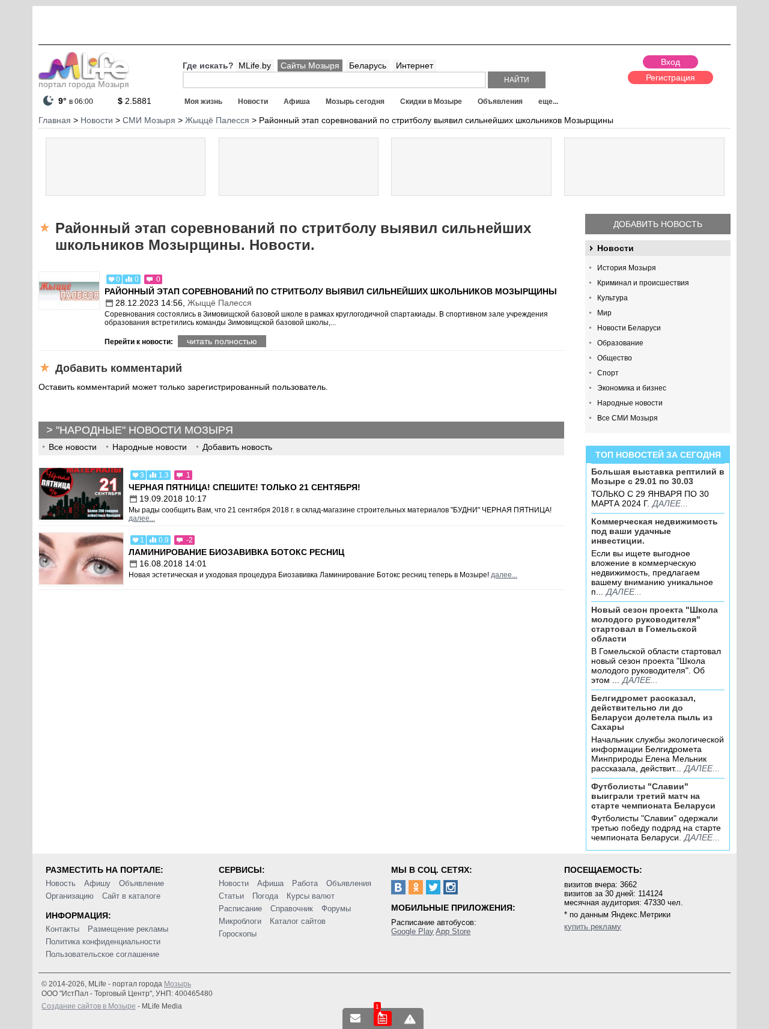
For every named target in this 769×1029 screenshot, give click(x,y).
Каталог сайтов (298, 921)
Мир (604, 313)
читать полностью (222, 341)
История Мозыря (626, 268)
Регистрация (670, 77)
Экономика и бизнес (631, 388)
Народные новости (630, 403)
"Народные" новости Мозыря (144, 430)
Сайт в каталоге (131, 895)
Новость (61, 883)
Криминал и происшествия (643, 283)
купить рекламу (592, 926)
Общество (614, 358)
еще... (548, 101)
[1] (383, 1018)
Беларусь (367, 65)
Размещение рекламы (128, 928)
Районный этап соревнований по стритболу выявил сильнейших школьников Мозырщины (331, 291)
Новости (253, 101)
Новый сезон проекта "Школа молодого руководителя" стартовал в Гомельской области (654, 624)
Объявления (500, 101)
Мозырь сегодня (355, 101)
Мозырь (177, 984)
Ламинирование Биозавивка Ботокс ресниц (236, 552)
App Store (453, 931)
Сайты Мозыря (310, 65)
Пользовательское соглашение (102, 954)
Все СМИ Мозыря (627, 418)
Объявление (141, 883)
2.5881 (134, 101)
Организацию (70, 895)
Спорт (608, 373)
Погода (265, 895)
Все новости (73, 447)
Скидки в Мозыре (431, 101)
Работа (305, 883)
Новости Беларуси (629, 328)
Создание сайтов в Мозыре (88, 1006)
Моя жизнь (203, 101)
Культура (612, 298)
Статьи (231, 895)
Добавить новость (657, 224)
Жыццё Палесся (219, 303)
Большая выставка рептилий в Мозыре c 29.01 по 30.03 (658, 476)
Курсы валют (311, 895)
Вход (670, 62)
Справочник (291, 908)
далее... (670, 503)
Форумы (336, 908)
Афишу (97, 883)
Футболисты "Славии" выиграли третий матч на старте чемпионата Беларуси (653, 796)
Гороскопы (238, 933)
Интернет (414, 65)
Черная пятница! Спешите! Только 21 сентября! (244, 487)
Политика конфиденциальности (103, 941)
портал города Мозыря (83, 84)
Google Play (412, 931)
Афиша (297, 101)
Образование (620, 343)
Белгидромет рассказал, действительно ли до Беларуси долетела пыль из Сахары (652, 712)
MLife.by (255, 65)
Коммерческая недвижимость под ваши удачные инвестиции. (654, 531)
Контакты (62, 928)
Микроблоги (240, 921)
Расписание (240, 908)
